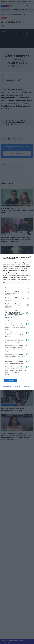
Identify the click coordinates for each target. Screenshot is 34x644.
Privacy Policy (27, 386)
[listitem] (17, 288)
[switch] (27, 292)
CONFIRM (10, 380)
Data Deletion (7, 386)
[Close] (30, 257)
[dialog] (17, 322)
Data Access (17, 386)
